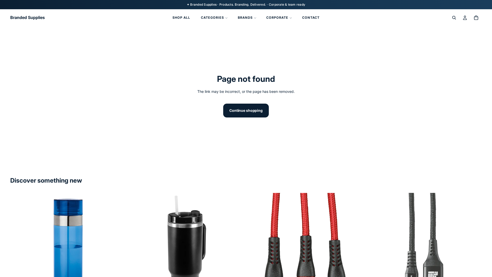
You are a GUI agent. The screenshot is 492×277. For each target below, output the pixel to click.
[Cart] (476, 17)
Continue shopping (246, 110)
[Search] (454, 17)
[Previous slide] (18, 250)
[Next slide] (118, 250)
